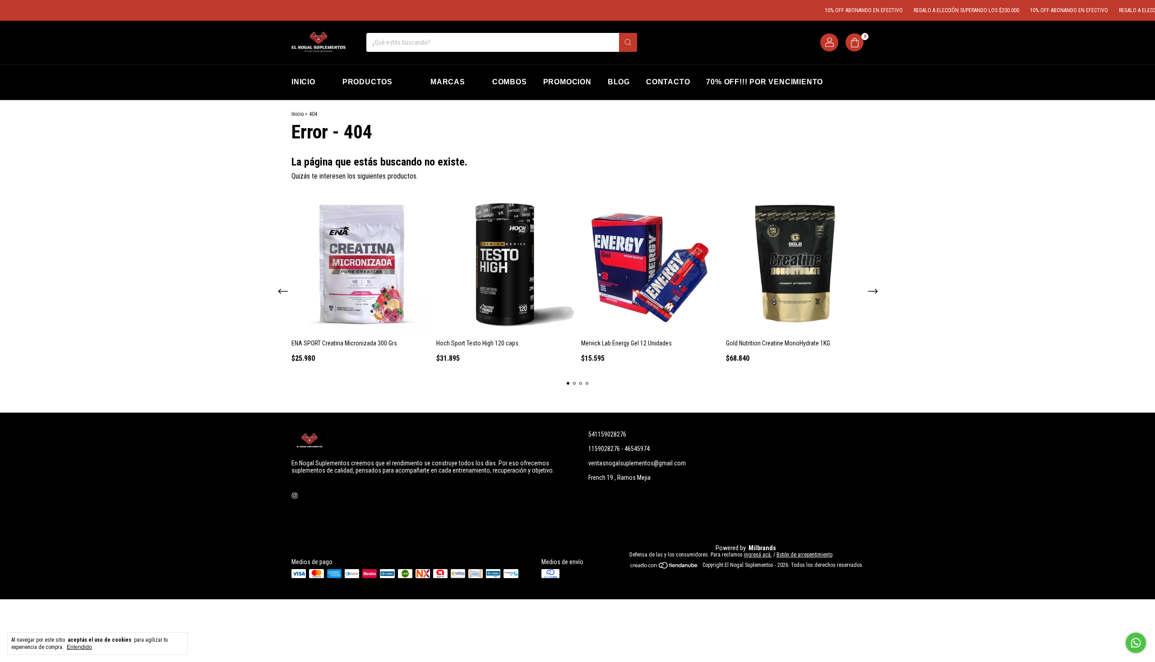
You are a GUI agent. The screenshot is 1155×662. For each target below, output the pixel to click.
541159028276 (607, 434)
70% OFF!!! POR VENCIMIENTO (764, 82)
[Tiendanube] (664, 567)
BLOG (619, 82)
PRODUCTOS (367, 82)
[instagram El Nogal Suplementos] (294, 495)
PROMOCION (567, 82)
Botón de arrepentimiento (804, 555)
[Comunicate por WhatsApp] (1136, 643)
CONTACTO (668, 82)
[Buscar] (628, 42)
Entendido (79, 647)
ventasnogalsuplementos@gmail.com (637, 463)
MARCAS (447, 82)
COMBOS (509, 82)
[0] (854, 42)
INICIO (303, 82)
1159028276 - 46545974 (619, 448)
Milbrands (762, 548)
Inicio (297, 114)
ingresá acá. (758, 555)
